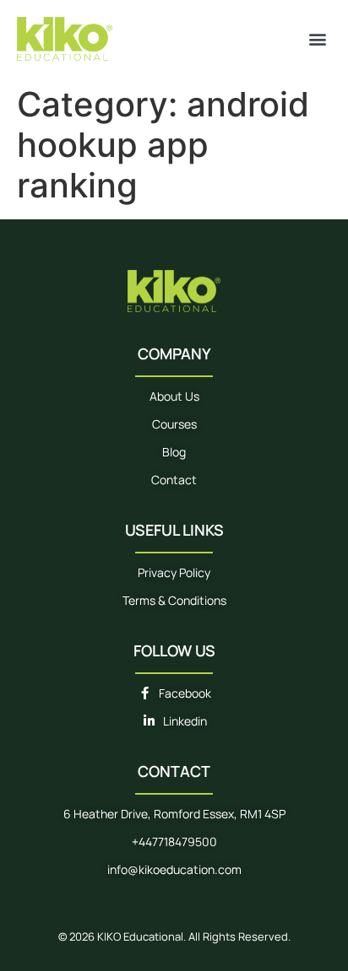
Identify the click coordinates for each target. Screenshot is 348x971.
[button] (317, 38)
